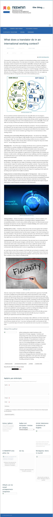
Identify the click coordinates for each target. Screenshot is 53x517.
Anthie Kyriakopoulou (44, 57)
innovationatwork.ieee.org (27, 215)
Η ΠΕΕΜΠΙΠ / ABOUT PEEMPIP (16, 28)
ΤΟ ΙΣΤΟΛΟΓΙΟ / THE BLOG (31, 28)
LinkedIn (47, 25)
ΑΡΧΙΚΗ (5, 28)
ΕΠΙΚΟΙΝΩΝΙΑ (31, 32)
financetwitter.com (27, 112)
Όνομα (7, 398)
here (44, 446)
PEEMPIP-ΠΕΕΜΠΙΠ (10, 48)
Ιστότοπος (7, 406)
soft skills (31, 363)
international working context (20, 363)
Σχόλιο (7, 385)
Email (7, 402)
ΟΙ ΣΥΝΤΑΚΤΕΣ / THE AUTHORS (10, 32)
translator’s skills (38, 363)
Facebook (38, 25)
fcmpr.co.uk (27, 289)
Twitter (41, 25)
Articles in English (31, 48)
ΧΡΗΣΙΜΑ (22, 32)
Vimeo (44, 25)
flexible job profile (8, 363)
